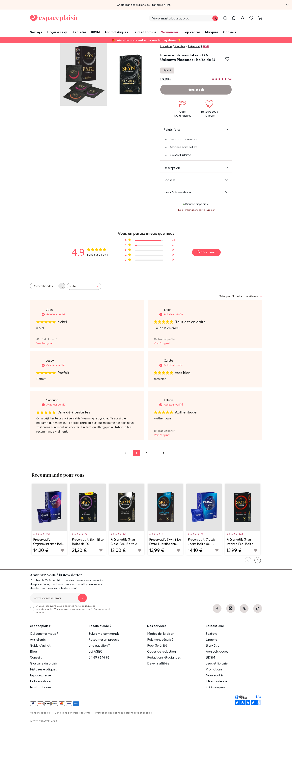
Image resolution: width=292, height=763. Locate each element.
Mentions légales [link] (40, 712)
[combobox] (84, 286)
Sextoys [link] (211, 634)
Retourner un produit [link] (104, 639)
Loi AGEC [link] (95, 651)
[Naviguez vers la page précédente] (127, 453)
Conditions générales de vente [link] (73, 712)
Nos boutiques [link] (40, 687)
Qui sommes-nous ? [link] (44, 634)
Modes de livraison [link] (160, 634)
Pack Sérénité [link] (157, 645)
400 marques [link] (215, 687)
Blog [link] (33, 651)
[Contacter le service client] (225, 18)
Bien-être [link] (212, 645)
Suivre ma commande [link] (104, 634)
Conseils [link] (36, 657)
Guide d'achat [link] (40, 645)
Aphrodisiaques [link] (217, 651)
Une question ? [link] (99, 645)
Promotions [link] (214, 669)
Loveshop (166, 46)
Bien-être (179, 46)
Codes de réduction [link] (161, 651)
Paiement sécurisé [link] (160, 639)
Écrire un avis (206, 252)
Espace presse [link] (40, 675)
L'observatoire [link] (40, 681)
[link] (243, 18)
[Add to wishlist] (62, 550)
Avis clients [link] (38, 639)
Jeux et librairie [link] (217, 663)
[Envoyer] (82, 598)
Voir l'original (44, 343)
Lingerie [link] (211, 639)
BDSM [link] (210, 657)
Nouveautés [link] (215, 675)
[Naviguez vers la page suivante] (165, 453)
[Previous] (248, 560)
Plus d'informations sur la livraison (196, 209)
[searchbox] (44, 286)
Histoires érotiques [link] (43, 669)
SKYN (206, 46)
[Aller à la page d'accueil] (54, 18)
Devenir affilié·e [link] (158, 663)
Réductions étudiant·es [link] (164, 657)
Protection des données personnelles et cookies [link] (123, 712)
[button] (146, 5)
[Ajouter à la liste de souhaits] (227, 59)
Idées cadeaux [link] (216, 681)
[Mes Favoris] (251, 18)
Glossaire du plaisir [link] (43, 663)
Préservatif (194, 46)
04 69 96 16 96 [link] (99, 657)
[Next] (257, 560)
